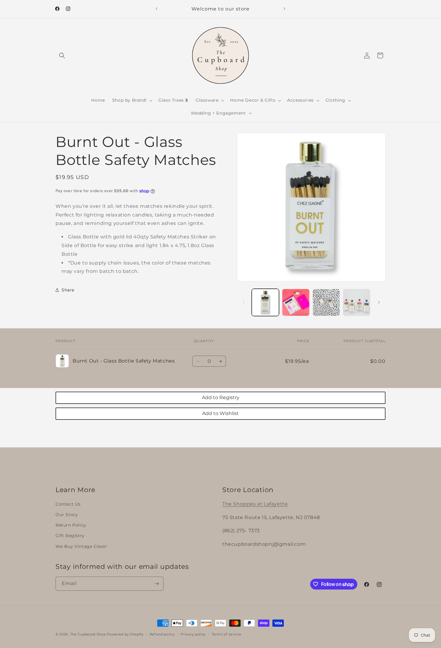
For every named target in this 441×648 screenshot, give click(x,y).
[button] (62, 55)
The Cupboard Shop (88, 634)
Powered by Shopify (125, 634)
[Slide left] (243, 302)
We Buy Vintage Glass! (81, 546)
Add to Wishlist (220, 413)
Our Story (67, 514)
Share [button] (68, 290)
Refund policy (162, 634)
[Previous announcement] (156, 8)
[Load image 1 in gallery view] (265, 302)
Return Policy (71, 525)
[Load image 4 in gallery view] (356, 302)
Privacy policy (193, 634)
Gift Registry (70, 535)
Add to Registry (220, 397)
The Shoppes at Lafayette (255, 504)
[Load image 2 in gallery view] (295, 302)
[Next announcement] (284, 8)
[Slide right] (379, 302)
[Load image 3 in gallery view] (326, 302)
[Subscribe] (156, 584)
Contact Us (68, 504)
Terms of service (227, 634)
